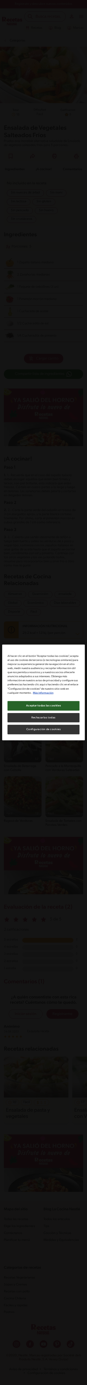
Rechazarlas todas (43, 717)
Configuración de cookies (43, 729)
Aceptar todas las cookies (43, 705)
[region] (43, 692)
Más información (43, 692)
